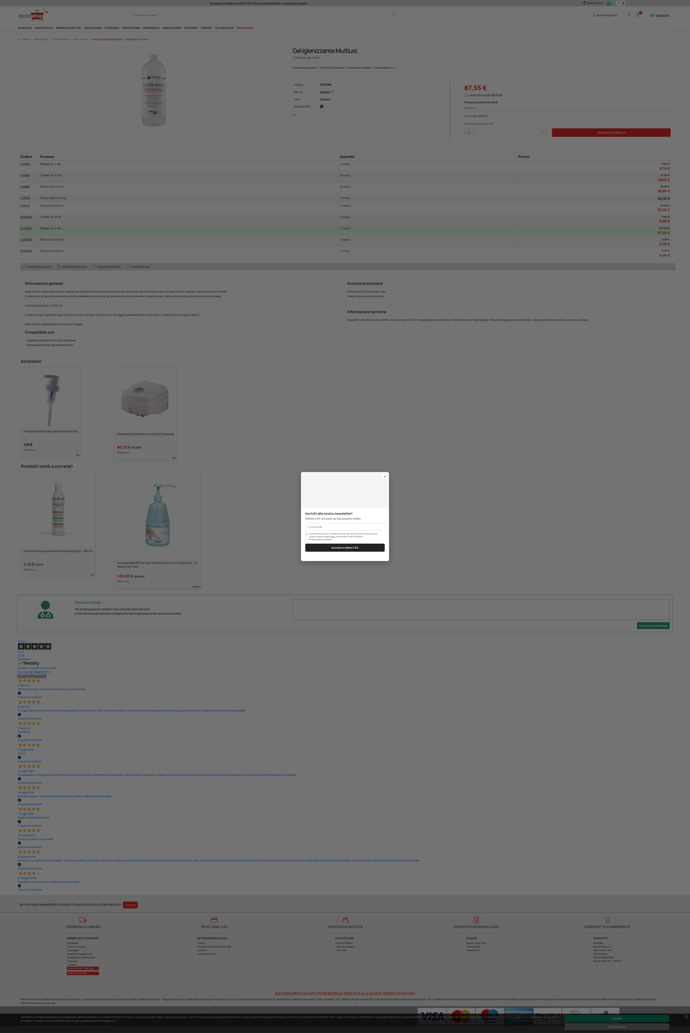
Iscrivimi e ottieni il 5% (345, 547)
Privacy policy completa (320, 539)
